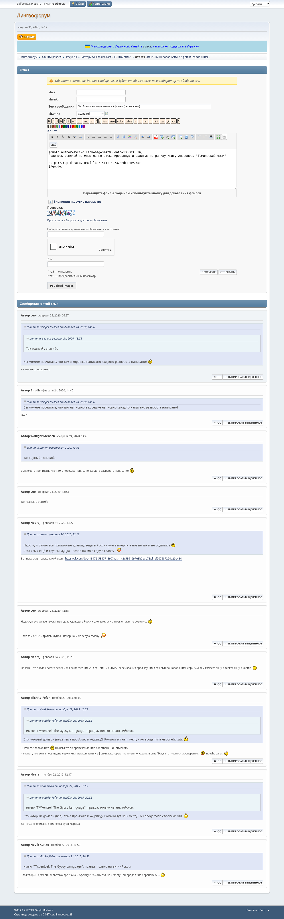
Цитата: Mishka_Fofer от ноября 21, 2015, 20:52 (61, 721)
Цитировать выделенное (245, 377)
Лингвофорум (34, 15)
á (48, 130)
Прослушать (55, 220)
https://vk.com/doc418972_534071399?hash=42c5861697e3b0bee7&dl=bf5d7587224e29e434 (123, 558)
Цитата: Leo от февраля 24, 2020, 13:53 (56, 338)
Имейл (54, 99)
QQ (219, 377)
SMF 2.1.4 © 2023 (24, 910)
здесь (147, 46)
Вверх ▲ (265, 910)
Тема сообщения (61, 106)
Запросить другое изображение (86, 220)
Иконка (54, 114)
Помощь (252, 910)
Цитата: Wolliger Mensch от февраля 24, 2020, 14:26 (61, 327)
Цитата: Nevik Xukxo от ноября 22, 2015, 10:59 (57, 709)
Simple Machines (44, 910)
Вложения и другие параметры (78, 202)
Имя (52, 92)
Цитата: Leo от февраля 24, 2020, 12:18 (53, 534)
